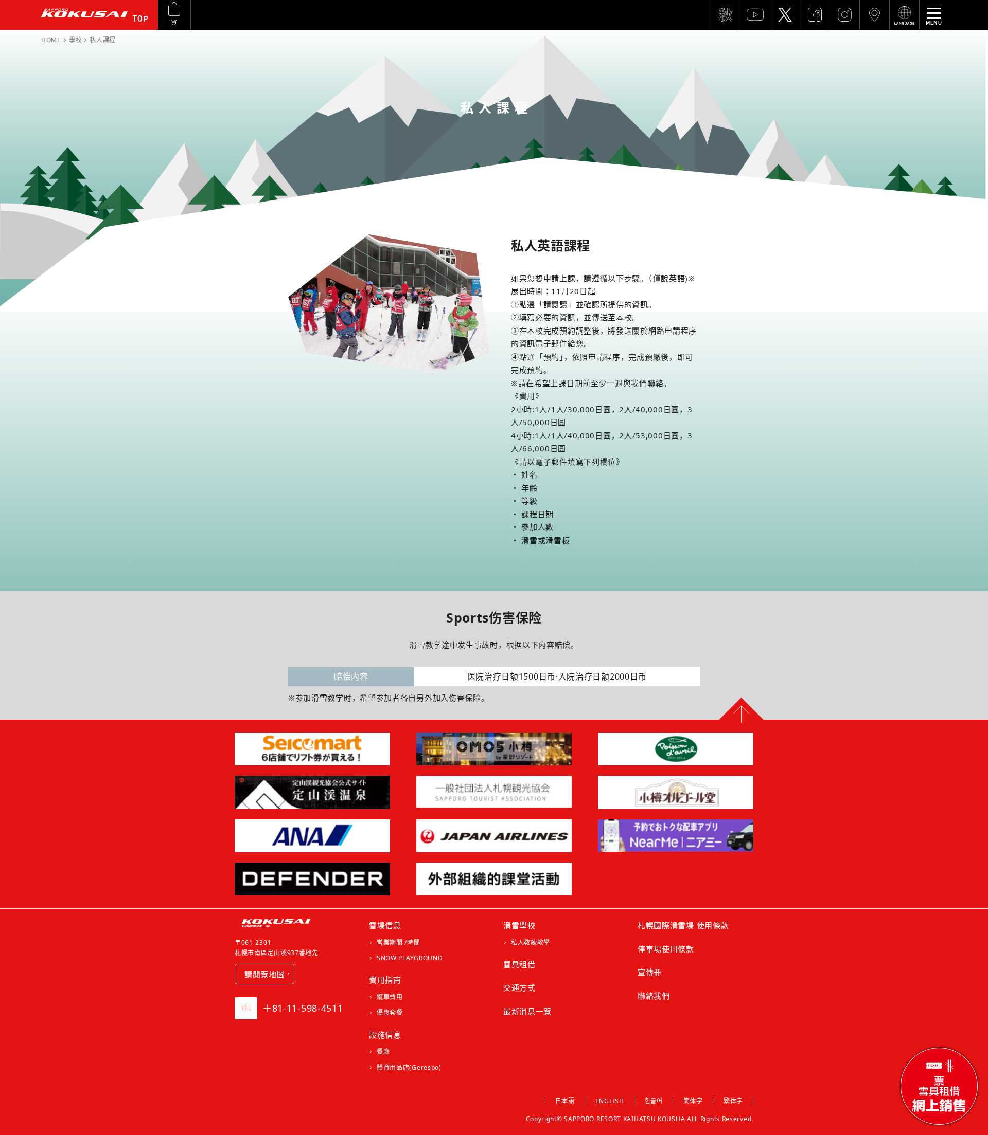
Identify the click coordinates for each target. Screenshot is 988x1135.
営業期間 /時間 (398, 942)
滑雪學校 (519, 925)
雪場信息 (385, 925)
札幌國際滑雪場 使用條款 (683, 925)
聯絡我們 (654, 996)
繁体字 (733, 1100)
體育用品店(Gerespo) (409, 1067)
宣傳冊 (650, 972)
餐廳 (383, 1051)
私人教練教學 (530, 942)
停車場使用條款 (666, 949)
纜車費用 (390, 997)
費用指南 (385, 980)
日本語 (565, 1100)
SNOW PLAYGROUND (410, 958)
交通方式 (519, 987)
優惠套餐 (390, 1012)
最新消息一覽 (527, 1011)
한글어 (654, 1100)
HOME (51, 39)
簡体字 (693, 1100)
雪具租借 (519, 964)
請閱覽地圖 (265, 974)
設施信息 (385, 1035)
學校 (75, 39)
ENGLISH (609, 1100)
